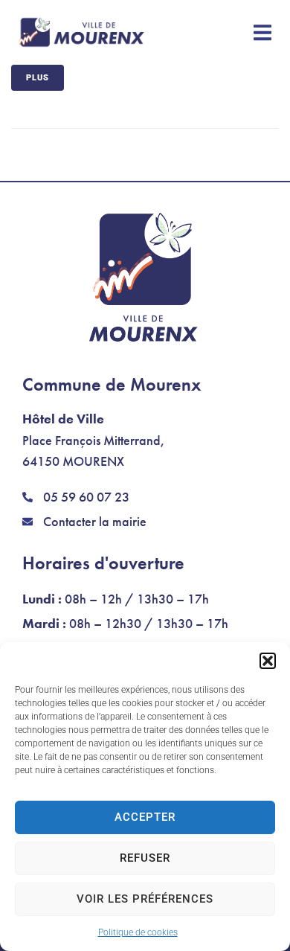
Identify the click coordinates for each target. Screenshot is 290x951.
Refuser (145, 858)
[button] (267, 660)
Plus (37, 78)
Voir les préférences (145, 899)
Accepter (145, 817)
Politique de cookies (138, 932)
